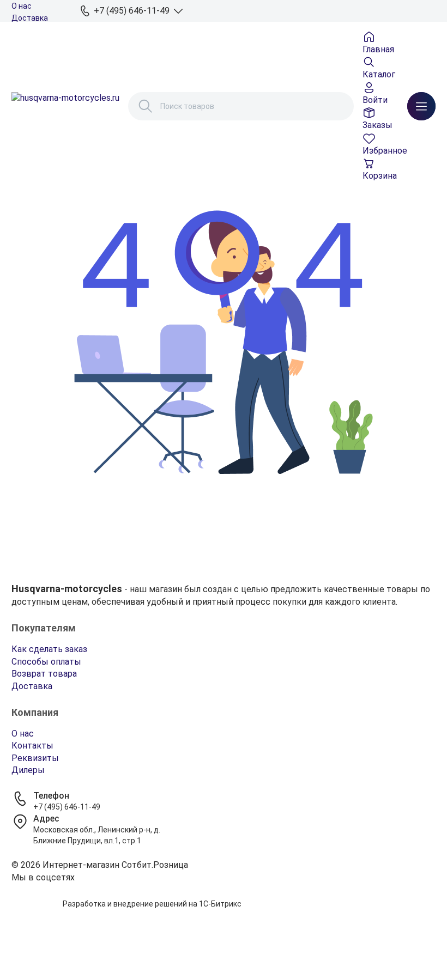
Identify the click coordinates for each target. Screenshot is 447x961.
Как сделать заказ (49, 649)
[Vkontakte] (223, 891)
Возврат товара (44, 673)
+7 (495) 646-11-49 (66, 806)
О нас (21, 6)
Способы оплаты (46, 661)
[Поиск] (145, 106)
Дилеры (28, 770)
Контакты (32, 745)
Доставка (29, 18)
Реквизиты (35, 758)
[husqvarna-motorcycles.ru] (65, 106)
